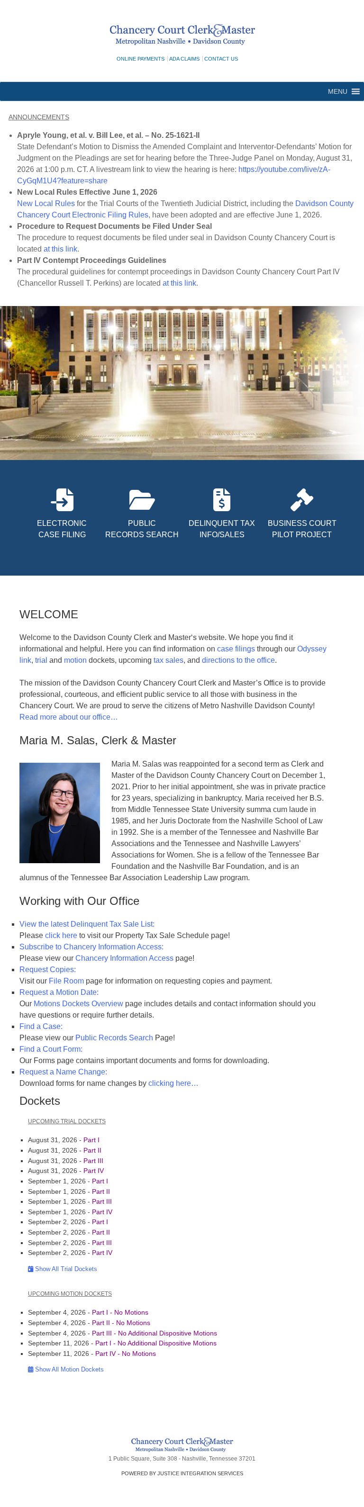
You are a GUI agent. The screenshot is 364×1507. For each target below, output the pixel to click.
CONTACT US (221, 59)
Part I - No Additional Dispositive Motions (156, 1343)
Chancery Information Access (124, 958)
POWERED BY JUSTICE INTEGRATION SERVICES (182, 1473)
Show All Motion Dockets (68, 1369)
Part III (93, 1160)
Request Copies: (47, 970)
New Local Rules (46, 203)
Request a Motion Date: (59, 992)
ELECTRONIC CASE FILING (62, 529)
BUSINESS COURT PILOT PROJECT (302, 529)
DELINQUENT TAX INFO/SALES (222, 529)
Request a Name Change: (63, 1072)
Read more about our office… (68, 717)
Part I (91, 1140)
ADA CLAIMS (184, 59)
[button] (337, 91)
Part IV (93, 1170)
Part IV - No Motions (125, 1353)
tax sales (168, 660)
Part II (92, 1150)
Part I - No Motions (120, 1312)
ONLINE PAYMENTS (140, 59)
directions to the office (238, 660)
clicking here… (173, 1083)
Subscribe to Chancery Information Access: (91, 947)
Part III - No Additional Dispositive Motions (154, 1333)
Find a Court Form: (50, 1049)
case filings (237, 649)
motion (75, 660)
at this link (60, 249)
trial (41, 660)
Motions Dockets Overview (78, 1004)
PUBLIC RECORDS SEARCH (142, 529)
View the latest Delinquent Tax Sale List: (87, 924)
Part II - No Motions (121, 1323)
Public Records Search (114, 1038)
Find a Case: (41, 1026)
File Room (66, 981)
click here (61, 935)
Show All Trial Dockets (65, 1268)
